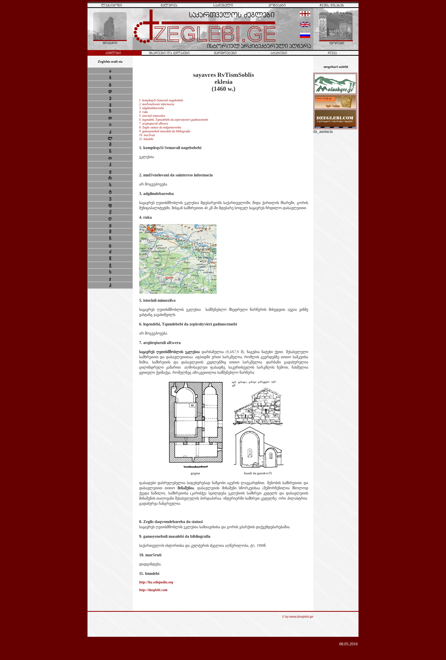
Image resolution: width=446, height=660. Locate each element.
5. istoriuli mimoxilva (152, 116)
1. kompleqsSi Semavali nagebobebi (161, 100)
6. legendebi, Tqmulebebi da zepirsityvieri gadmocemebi (173, 119)
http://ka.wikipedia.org (156, 582)
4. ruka (143, 112)
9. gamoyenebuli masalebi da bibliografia (164, 131)
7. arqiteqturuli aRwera (153, 123)
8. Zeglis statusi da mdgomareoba (160, 127)
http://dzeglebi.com (153, 590)
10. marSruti (147, 135)
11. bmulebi (146, 139)
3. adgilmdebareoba (151, 108)
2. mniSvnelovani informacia (156, 104)
